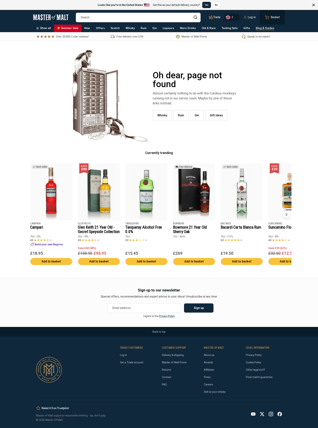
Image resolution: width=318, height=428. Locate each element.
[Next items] (286, 214)
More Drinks (188, 28)
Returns (166, 369)
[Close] (314, 5)
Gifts (246, 28)
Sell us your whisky (215, 391)
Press (207, 377)
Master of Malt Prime (174, 362)
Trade (216, 17)
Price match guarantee (259, 377)
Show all (45, 28)
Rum (143, 28)
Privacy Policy (167, 316)
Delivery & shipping (173, 355)
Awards (208, 362)
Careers (208, 384)
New (87, 28)
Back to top (159, 331)
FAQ (164, 384)
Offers (100, 28)
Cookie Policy (253, 362)
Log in (252, 17)
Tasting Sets (230, 28)
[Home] (50, 17)
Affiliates (209, 369)
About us (209, 355)
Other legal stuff (255, 369)
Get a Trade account (131, 362)
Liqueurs (168, 28)
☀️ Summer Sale (67, 28)
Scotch (115, 28)
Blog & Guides (265, 28)
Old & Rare (209, 28)
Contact (166, 377)
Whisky (130, 28)
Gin (154, 28)
